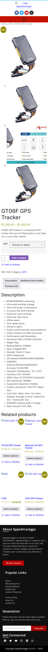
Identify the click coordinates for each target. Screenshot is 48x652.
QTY (6, 244)
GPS (11, 24)
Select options (10, 455)
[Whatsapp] (32, 640)
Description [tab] (11, 280)
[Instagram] (31, 13)
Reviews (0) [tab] (11, 286)
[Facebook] (17, 13)
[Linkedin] (27, 640)
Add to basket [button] (10, 509)
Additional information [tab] (32, 280)
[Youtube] (26, 13)
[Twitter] (21, 13)
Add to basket (19, 257)
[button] (24, 19)
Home (4, 24)
